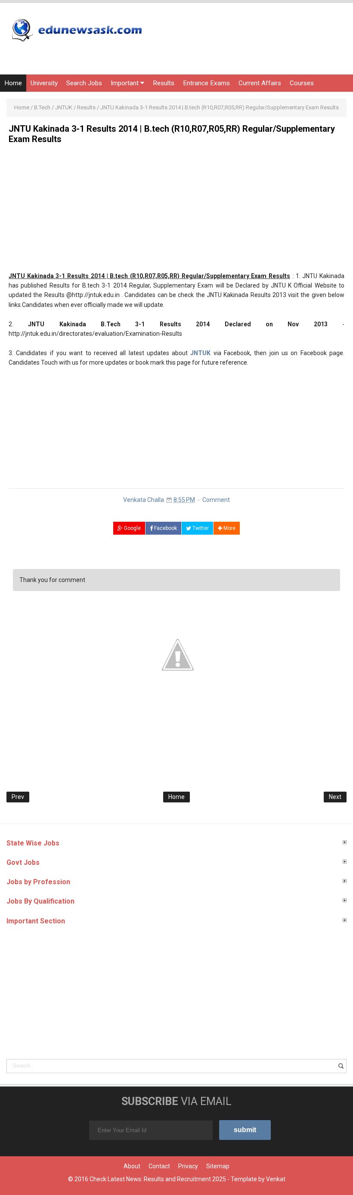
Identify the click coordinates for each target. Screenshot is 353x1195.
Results (163, 83)
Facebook (165, 528)
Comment (216, 499)
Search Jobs (84, 83)
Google (132, 528)
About (132, 1166)
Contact (159, 1166)
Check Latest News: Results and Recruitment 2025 (158, 1179)
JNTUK (200, 353)
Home (13, 83)
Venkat (275, 1179)
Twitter (200, 528)
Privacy (188, 1166)
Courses (302, 83)
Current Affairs (259, 83)
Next (335, 796)
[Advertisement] (176, 211)
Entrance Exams (206, 83)
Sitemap (217, 1166)
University (44, 83)
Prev (18, 796)
